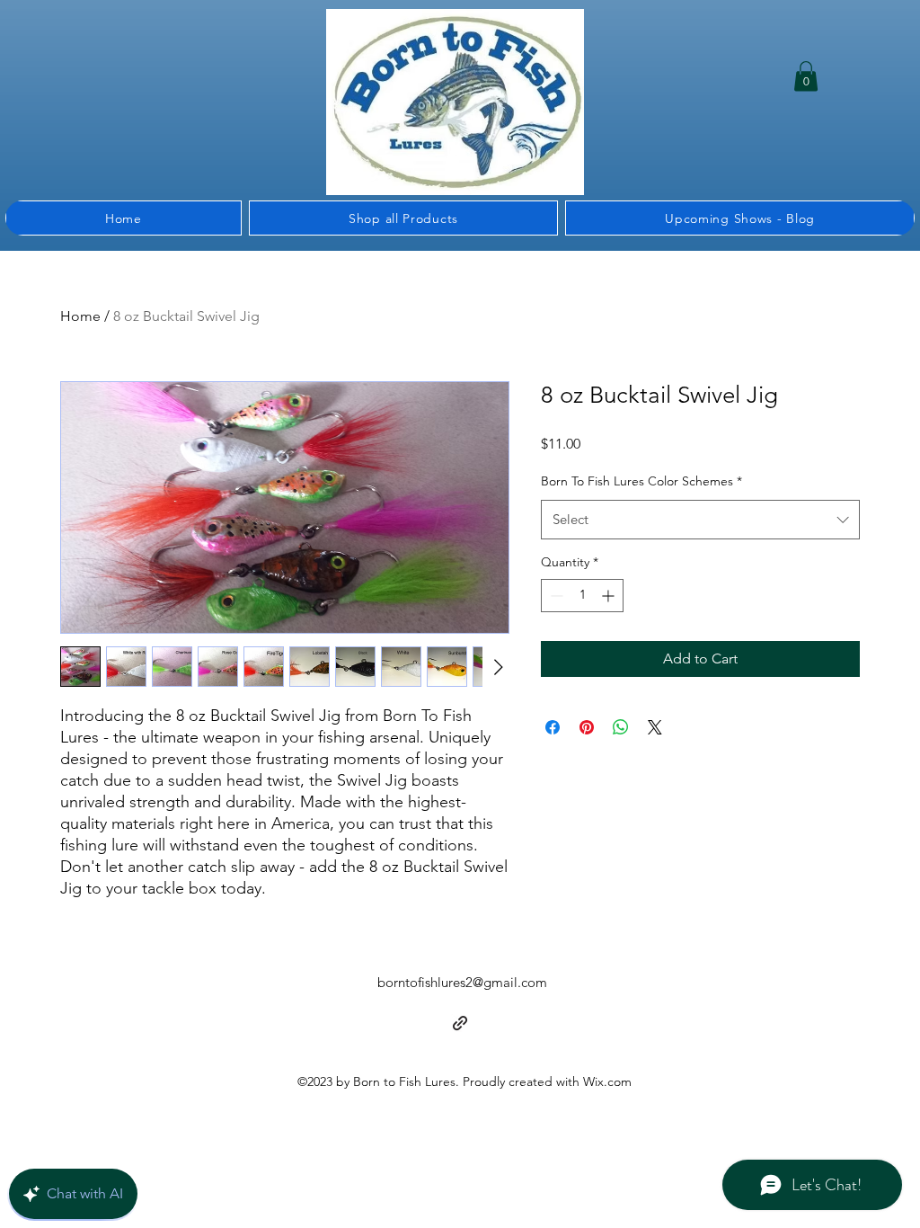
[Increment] (609, 595)
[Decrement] (555, 595)
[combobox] (700, 519)
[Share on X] (655, 727)
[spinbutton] (582, 595)
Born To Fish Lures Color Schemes (641, 481)
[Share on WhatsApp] (621, 727)
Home (80, 316)
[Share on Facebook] (552, 727)
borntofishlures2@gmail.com (462, 982)
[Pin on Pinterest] (586, 727)
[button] (805, 76)
